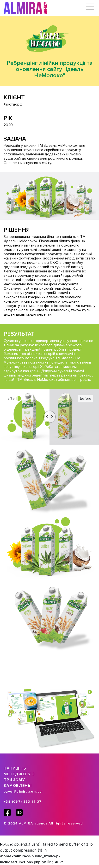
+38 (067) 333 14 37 (23, 802)
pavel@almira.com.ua (23, 791)
